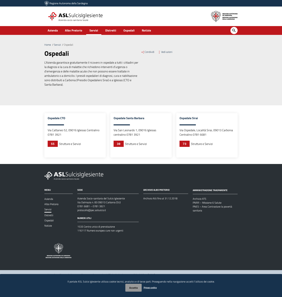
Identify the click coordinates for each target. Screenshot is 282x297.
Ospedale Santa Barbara (129, 118)
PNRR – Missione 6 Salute (207, 203)
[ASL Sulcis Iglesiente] (46, 3)
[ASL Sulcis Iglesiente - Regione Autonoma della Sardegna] (73, 175)
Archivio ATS (199, 199)
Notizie (146, 30)
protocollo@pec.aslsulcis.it (91, 210)
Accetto (133, 288)
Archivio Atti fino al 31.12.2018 (160, 198)
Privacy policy (150, 287)
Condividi (149, 52)
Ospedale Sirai (189, 118)
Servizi (93, 30)
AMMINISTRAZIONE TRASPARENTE (210, 190)
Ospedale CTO (56, 118)
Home (47, 45)
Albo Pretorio (73, 30)
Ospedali (129, 30)
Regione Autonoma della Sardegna (68, 3)
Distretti (110, 30)
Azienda (53, 30)
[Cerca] (234, 30)
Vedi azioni (166, 52)
